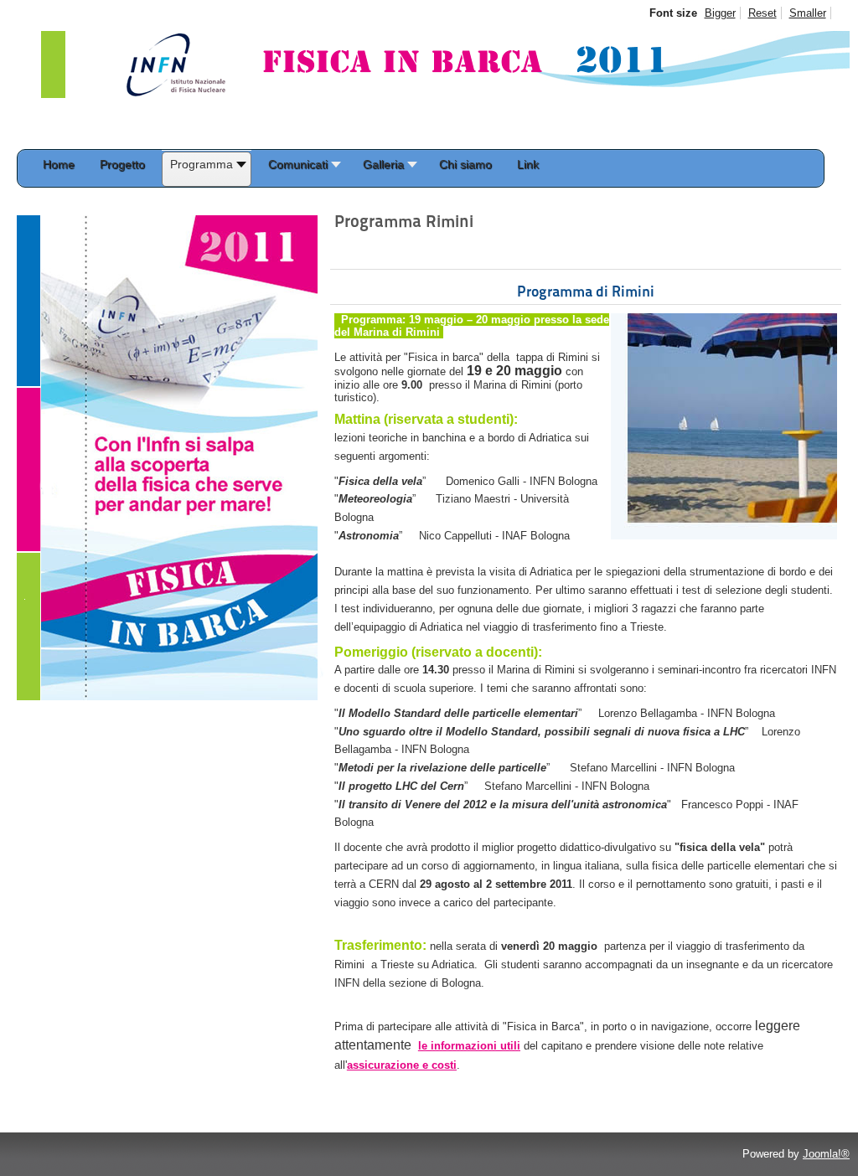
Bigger (720, 13)
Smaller (807, 13)
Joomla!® (826, 1154)
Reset (762, 13)
